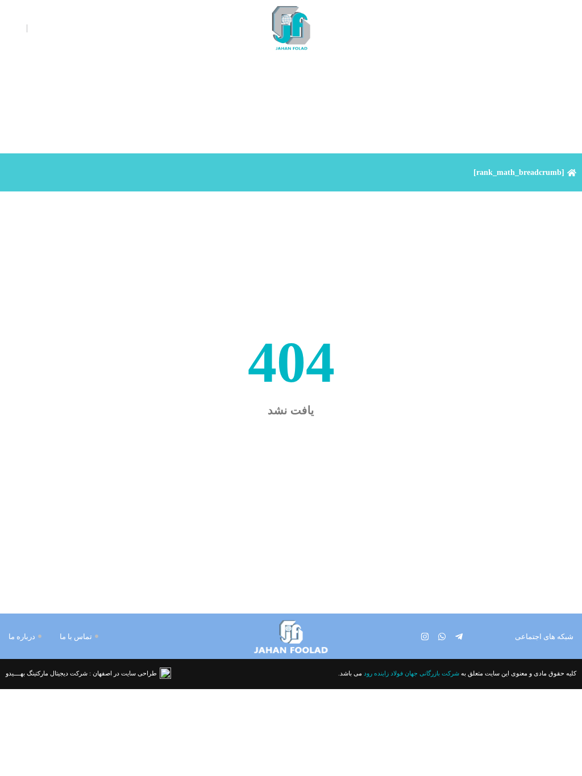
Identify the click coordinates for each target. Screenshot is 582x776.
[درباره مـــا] (445, 29)
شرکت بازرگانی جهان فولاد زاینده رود (411, 673)
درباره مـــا (419, 28)
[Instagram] (425, 636)
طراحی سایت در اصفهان (125, 673)
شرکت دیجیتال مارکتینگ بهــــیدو (47, 673)
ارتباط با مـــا (499, 28)
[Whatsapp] (442, 636)
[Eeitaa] (408, 636)
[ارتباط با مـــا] (529, 29)
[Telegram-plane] (459, 636)
